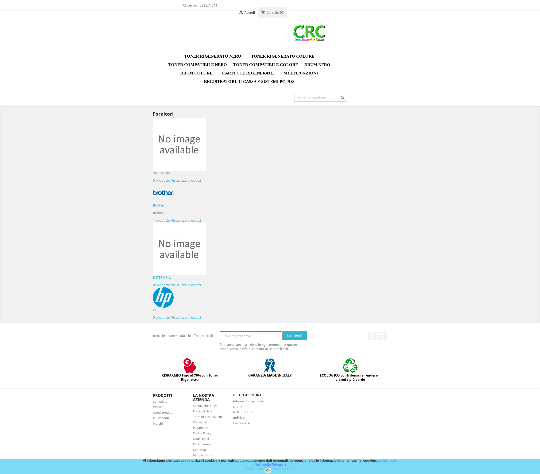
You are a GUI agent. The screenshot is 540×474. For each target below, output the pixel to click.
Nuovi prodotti (163, 413)
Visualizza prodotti (186, 180)
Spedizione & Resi (205, 406)
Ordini (237, 407)
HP (155, 310)
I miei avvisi (241, 423)
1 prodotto (161, 220)
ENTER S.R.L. (162, 277)
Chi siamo (200, 422)
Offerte (158, 407)
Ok (268, 470)
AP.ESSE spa (161, 173)
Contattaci (200, 450)
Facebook (372, 336)
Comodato (160, 402)
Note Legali (201, 439)
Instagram (382, 336)
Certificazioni (202, 444)
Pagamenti (200, 428)
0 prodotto (161, 180)
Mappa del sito (203, 455)
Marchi (158, 423)
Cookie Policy (202, 433)
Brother (158, 205)
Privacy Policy (202, 411)
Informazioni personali (249, 401)
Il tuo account (247, 395)
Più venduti (161, 418)
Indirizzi (239, 418)
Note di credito (243, 412)
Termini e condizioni (207, 417)
